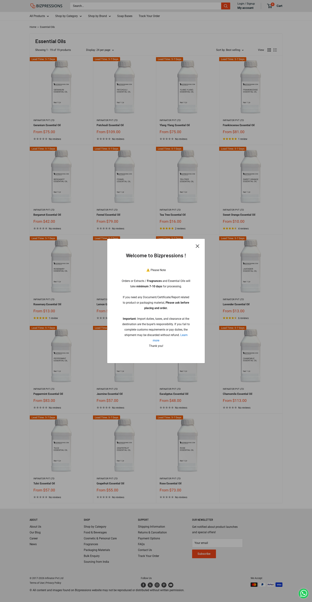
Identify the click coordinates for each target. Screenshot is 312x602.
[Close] (197, 246)
